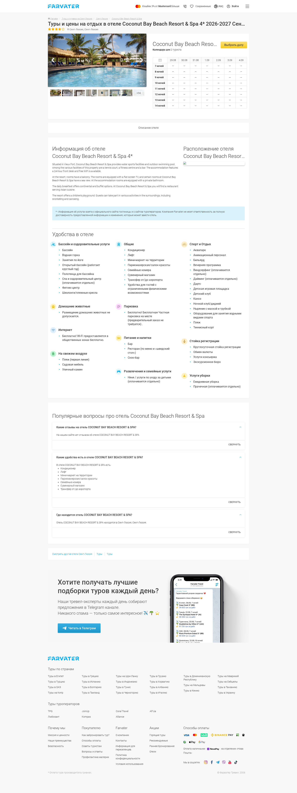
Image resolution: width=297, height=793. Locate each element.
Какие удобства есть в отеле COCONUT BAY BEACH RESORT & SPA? (99, 457)
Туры (99, 554)
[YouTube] (230, 762)
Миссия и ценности (58, 735)
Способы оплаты (91, 740)
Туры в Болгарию (91, 687)
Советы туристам (92, 746)
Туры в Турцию (56, 681)
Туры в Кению (191, 690)
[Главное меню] (247, 6)
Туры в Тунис (123, 687)
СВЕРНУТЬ (234, 444)
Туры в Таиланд (91, 692)
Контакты (121, 740)
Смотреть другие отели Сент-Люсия (72, 554)
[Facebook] (211, 762)
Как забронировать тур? (95, 735)
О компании (122, 735)
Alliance (120, 716)
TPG (50, 711)
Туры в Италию (158, 692)
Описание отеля (148, 127)
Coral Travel (122, 711)
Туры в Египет (56, 676)
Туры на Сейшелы (228, 681)
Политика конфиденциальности (128, 757)
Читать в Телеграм (82, 628)
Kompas (86, 716)
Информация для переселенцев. (125, 748)
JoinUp (85, 711)
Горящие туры (158, 735)
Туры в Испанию (91, 681)
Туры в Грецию (90, 676)
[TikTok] (236, 762)
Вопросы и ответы (92, 751)
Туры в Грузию (158, 676)
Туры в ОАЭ (54, 687)
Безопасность (56, 746)
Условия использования (129, 764)
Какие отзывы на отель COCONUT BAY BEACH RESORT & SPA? (96, 427)
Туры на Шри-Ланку (127, 676)
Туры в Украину (226, 692)
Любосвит (53, 716)
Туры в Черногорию (127, 692)
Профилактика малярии (95, 757)
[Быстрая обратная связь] (185, 6)
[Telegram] (217, 762)
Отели (153, 751)
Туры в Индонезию (126, 681)
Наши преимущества (59, 740)
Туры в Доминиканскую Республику (197, 678)
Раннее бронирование (162, 746)
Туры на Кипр (55, 692)
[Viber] (224, 762)
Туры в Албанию (159, 687)
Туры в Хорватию (159, 681)
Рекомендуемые (159, 740)
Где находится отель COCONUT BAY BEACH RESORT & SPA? (94, 515)
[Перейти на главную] (64, 659)
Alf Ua (153, 711)
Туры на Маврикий (228, 676)
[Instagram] (205, 762)
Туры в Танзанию (227, 687)
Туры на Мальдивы (194, 685)
